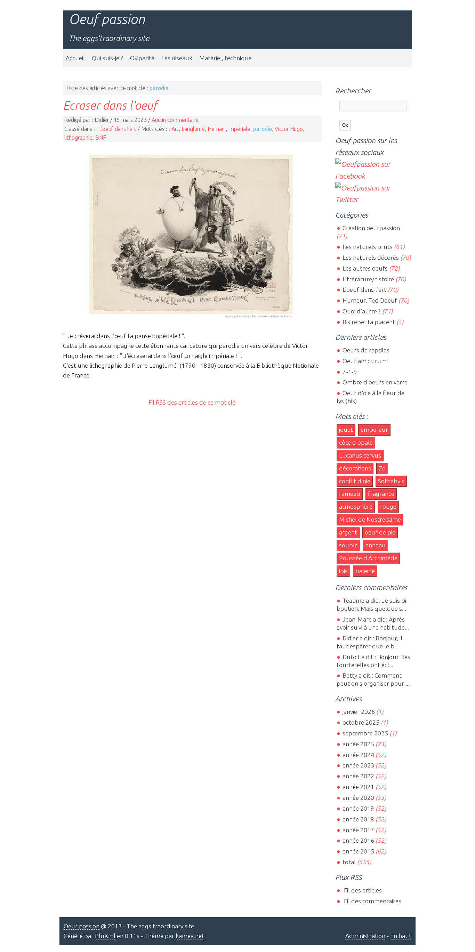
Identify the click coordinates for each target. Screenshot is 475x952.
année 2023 (358, 765)
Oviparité (142, 58)
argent (348, 532)
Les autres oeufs (365, 268)
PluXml (105, 936)
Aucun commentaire (175, 120)
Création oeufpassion (371, 228)
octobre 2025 (361, 722)
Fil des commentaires (372, 901)
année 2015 (358, 851)
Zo (382, 468)
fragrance (381, 493)
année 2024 (358, 754)
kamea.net (190, 936)
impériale (239, 129)
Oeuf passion (107, 19)
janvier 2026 (359, 711)
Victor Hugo (289, 129)
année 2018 (358, 819)
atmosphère (355, 506)
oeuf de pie (380, 532)
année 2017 (358, 830)
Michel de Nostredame (370, 519)
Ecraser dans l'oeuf (110, 105)
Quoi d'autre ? (361, 311)
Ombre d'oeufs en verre (375, 382)
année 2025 (358, 744)
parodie (262, 129)
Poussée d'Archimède (368, 558)
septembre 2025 (365, 733)
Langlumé (193, 129)
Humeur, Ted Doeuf (370, 300)
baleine (365, 571)
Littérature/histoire (368, 279)
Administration (365, 936)
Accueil (75, 58)
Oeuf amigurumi (365, 361)
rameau (349, 493)
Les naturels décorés (370, 257)
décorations (355, 468)
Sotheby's (391, 481)
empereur (374, 429)
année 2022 (358, 776)
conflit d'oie (354, 481)
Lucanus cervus (360, 455)
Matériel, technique (225, 58)
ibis (343, 571)
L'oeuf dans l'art (117, 129)
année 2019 (358, 808)
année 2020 (358, 797)
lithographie (78, 137)
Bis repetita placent (369, 322)
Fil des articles (362, 890)
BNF (100, 137)
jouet (346, 429)
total (350, 862)
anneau (375, 545)
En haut (400, 936)
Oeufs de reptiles (366, 350)
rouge (388, 506)
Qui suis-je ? (107, 58)
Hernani (217, 129)
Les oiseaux (176, 58)
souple (348, 545)
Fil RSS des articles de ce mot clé (191, 402)
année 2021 (358, 786)
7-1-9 (350, 371)
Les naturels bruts (367, 246)
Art (175, 129)
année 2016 (358, 840)
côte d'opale (356, 442)
